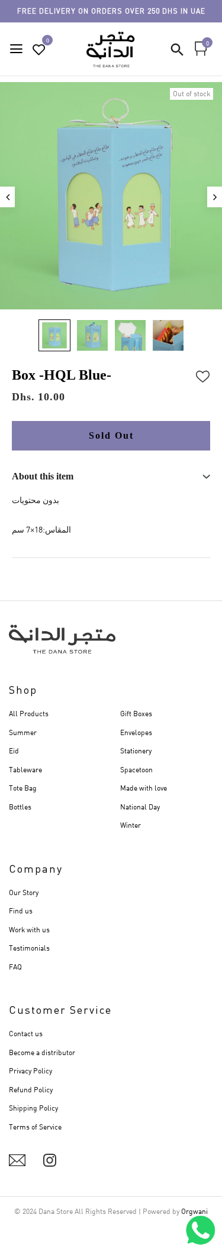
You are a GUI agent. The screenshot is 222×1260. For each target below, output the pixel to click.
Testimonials (29, 948)
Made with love (143, 788)
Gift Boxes (136, 713)
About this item (42, 476)
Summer (23, 732)
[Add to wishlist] (203, 375)
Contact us (26, 1033)
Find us (21, 910)
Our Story (23, 892)
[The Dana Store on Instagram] (49, 1160)
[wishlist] (39, 50)
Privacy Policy (30, 1070)
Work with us (29, 929)
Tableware (25, 769)
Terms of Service (35, 1126)
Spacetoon (136, 769)
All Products (29, 713)
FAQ (15, 966)
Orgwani (194, 1211)
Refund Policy (31, 1089)
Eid (14, 750)
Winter (130, 825)
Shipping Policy (33, 1108)
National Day (140, 806)
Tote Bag (23, 788)
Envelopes (136, 732)
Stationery (136, 750)
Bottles (20, 806)
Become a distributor (42, 1052)
